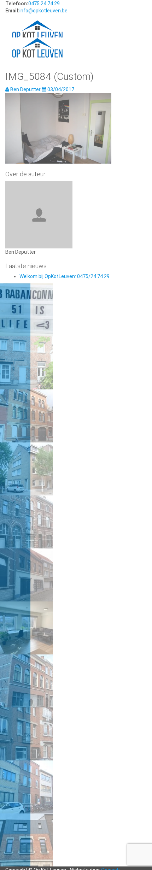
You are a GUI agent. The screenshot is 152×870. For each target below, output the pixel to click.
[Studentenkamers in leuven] (37, 23)
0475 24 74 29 (44, 3)
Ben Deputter (25, 89)
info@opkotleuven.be (43, 10)
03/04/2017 (60, 89)
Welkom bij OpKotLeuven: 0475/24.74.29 (64, 276)
